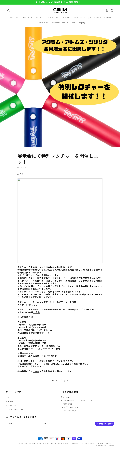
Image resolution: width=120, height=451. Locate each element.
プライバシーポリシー (14, 409)
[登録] (45, 423)
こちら (34, 304)
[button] (8, 10)
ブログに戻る (61, 380)
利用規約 (9, 401)
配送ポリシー (110, 443)
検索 (7, 397)
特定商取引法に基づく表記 (106, 445)
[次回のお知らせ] (113, 2)
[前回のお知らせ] (6, 2)
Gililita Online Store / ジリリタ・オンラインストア (40, 443)
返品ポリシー (11, 405)
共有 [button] (21, 174)
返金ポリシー (76, 443)
